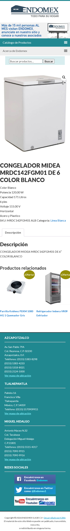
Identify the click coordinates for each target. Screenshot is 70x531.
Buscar (49, 61)
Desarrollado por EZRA (55, 517)
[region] (35, 30)
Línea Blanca (58, 220)
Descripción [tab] (13, 232)
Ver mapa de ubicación (17, 413)
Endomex (35, 14)
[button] (4, 30)
